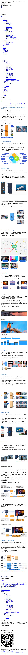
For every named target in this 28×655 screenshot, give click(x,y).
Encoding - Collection (10, 35)
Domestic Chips (9, 27)
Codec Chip (8, 25)
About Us (5, 41)
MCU (7, 29)
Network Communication (11, 37)
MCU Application (9, 36)
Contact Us (5, 45)
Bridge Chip (8, 22)
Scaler (7, 21)
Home (4, 18)
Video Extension (9, 34)
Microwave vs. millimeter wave (12, 38)
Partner (7, 44)
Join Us (7, 43)
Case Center (5, 40)
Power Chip (8, 24)
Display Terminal (9, 31)
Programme (5, 30)
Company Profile (9, 42)
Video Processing (9, 32)
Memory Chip (9, 23)
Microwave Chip (9, 28)
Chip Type (5, 20)
